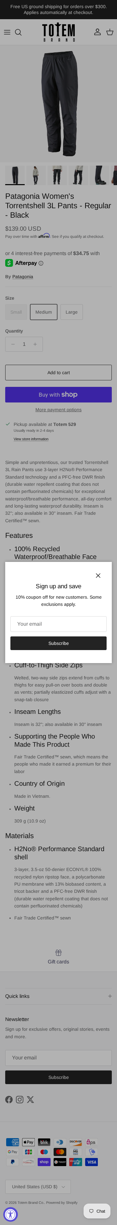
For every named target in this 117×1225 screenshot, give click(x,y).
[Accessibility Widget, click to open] (10, 1214)
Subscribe (58, 643)
